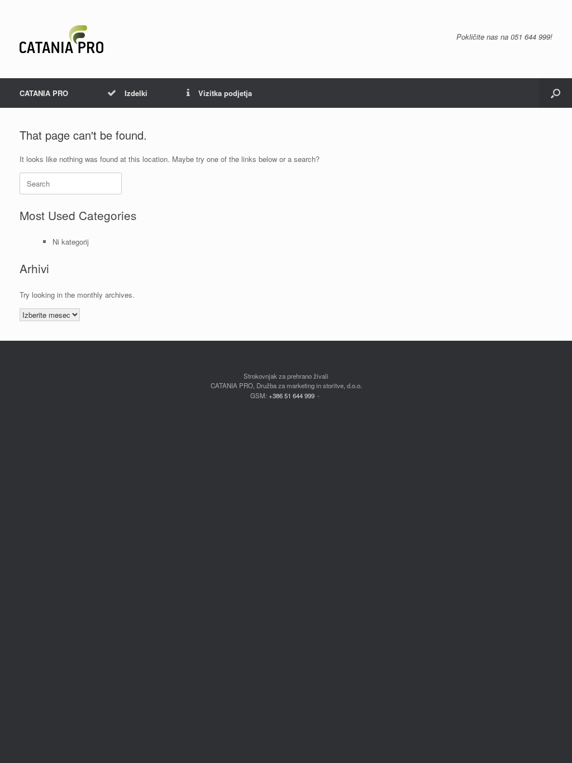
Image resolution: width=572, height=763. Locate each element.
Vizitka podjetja (225, 93)
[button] (555, 93)
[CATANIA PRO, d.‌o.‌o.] (61, 39)
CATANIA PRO (44, 93)
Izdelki (136, 93)
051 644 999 (530, 36)
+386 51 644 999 (291, 395)
